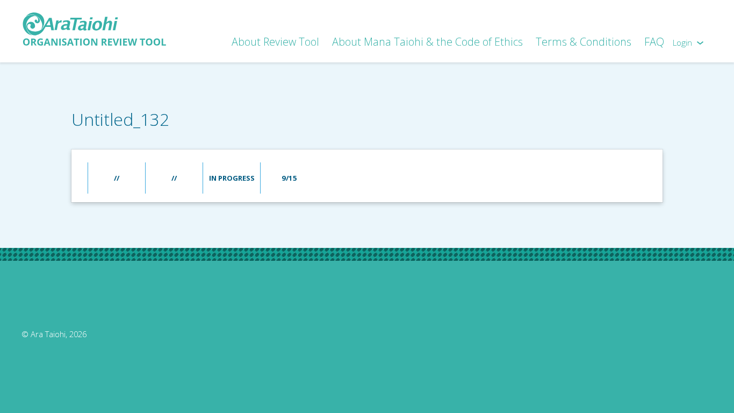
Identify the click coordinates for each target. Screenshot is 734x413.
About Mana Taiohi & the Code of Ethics (427, 41)
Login (682, 42)
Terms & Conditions (583, 41)
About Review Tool (275, 41)
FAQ (654, 41)
